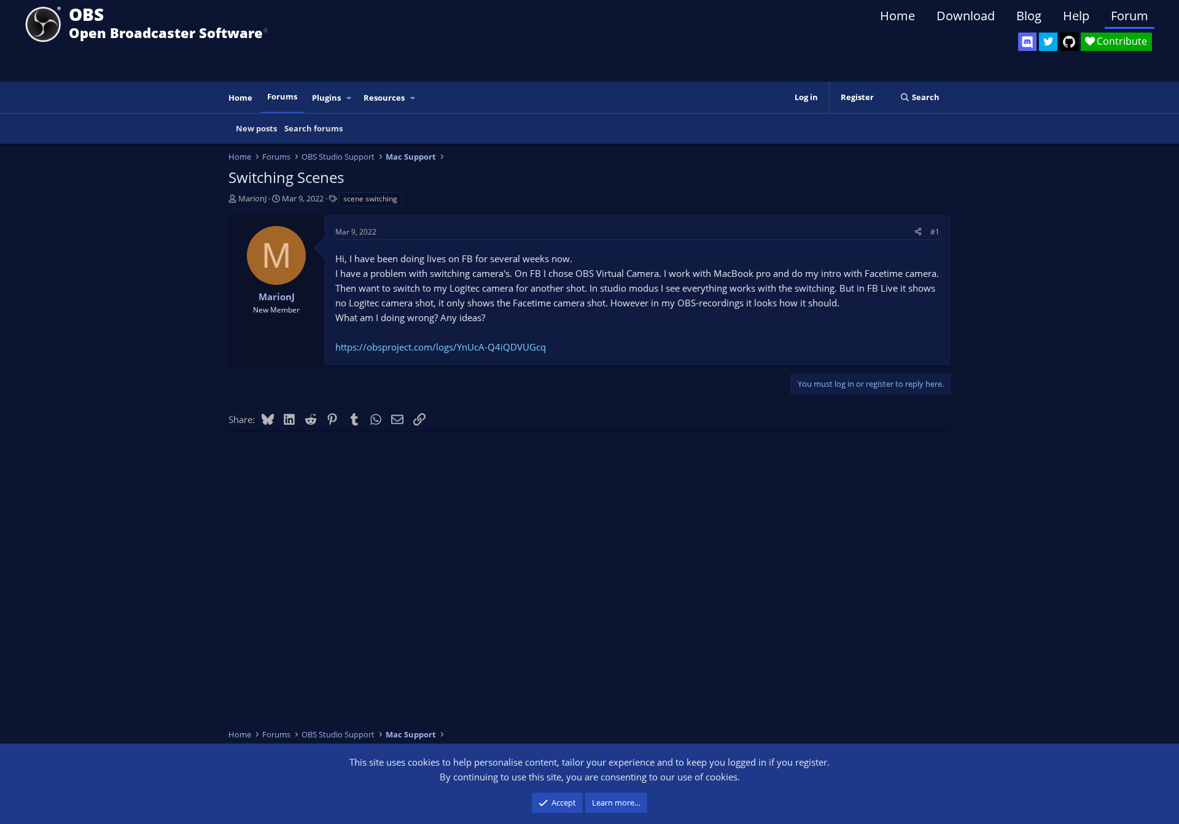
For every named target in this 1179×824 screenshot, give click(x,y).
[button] (349, 98)
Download (965, 15)
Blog (1028, 15)
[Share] (918, 231)
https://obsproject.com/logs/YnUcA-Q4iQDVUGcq (440, 347)
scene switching (370, 198)
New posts (256, 128)
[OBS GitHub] (1069, 42)
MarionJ (252, 198)
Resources (384, 97)
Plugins (326, 97)
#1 (935, 232)
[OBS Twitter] (1048, 42)
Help (1076, 15)
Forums (282, 96)
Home (897, 15)
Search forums (313, 128)
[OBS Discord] (1027, 42)
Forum (1129, 15)
